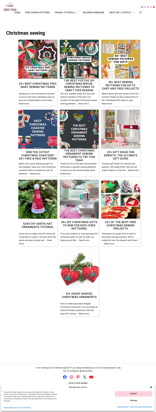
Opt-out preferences (10, 407)
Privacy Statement (24, 407)
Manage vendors (123, 407)
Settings (133, 400)
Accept (133, 394)
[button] (151, 387)
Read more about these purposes (141, 407)
